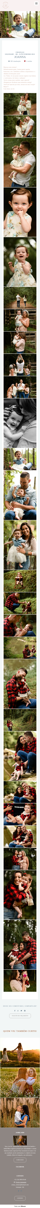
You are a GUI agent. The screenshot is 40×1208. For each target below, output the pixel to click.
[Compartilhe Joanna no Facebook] (14, 1011)
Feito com (20, 1206)
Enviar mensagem (21, 1182)
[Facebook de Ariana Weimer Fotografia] (18, 1191)
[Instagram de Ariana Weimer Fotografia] (21, 1191)
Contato (20, 1198)
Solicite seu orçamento (20, 1015)
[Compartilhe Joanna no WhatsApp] (18, 1011)
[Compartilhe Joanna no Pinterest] (25, 1011)
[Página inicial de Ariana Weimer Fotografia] (5, 6)
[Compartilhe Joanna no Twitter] (21, 1011)
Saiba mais (20, 1160)
